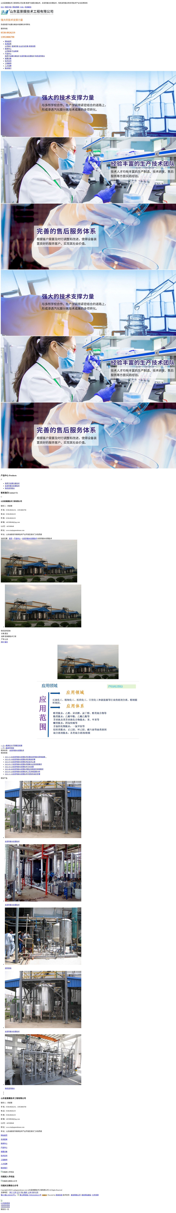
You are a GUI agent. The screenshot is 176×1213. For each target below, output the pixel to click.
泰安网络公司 (76, 1195)
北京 (36, 1192)
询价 (2, 642)
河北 (22, 1192)
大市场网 (95, 1195)
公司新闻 (8, 51)
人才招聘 (8, 66)
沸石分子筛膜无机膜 (11, 745)
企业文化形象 (24, 46)
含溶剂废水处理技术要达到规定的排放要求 (24, 769)
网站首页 (8, 41)
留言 (6, 642)
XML (22, 7)
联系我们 (8, 68)
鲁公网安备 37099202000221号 (30, 1195)
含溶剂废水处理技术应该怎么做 (20, 762)
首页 (10, 538)
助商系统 (59, 1195)
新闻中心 (8, 49)
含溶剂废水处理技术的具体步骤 (20, 759)
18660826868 (5, 1205)
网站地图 (16, 7)
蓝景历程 (15, 46)
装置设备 (8, 58)
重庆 (25, 1192)
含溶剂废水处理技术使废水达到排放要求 (23, 764)
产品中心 (8, 53)
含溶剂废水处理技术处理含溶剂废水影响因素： (26, 757)
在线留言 (28, 7)
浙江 (11, 1192)
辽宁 (18, 1192)
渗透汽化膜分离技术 (12, 56)
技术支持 (8, 61)
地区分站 (8, 7)
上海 (29, 1192)
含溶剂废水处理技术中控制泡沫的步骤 (22, 774)
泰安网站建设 (86, 1195)
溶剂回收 (7, 748)
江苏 (14, 1192)
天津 (33, 1192)
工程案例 (8, 63)
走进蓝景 (8, 44)
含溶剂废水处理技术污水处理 (19, 767)
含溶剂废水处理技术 (27, 56)
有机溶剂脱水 (40, 56)
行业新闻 (15, 51)
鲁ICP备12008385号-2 (8, 1195)
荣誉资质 (32, 46)
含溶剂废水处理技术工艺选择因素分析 (22, 772)
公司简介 (8, 46)
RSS (2, 7)
